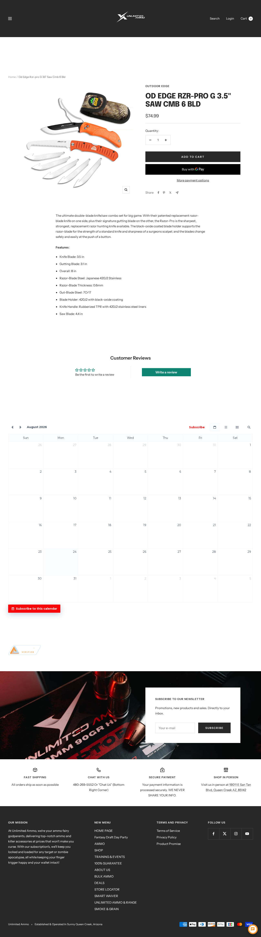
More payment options (193, 180)
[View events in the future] (21, 427)
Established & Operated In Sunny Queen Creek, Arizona (68, 924)
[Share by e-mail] (177, 192)
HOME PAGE (103, 831)
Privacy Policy (167, 837)
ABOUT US (102, 870)
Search (215, 18)
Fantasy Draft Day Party (111, 837)
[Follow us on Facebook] (213, 833)
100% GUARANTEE (108, 863)
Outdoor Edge (157, 86)
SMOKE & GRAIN (106, 909)
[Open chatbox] (253, 929)
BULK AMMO (104, 876)
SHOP (98, 850)
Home (12, 76)
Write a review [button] (166, 372)
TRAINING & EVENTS (109, 857)
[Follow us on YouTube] (247, 833)
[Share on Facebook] (158, 192)
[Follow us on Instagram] (236, 833)
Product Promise (169, 844)
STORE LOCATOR (106, 889)
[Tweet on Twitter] (170, 192)
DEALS (99, 883)
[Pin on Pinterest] (164, 192)
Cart (246, 18)
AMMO (99, 844)
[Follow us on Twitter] (224, 833)
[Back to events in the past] (12, 427)
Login (230, 18)
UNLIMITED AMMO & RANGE (115, 902)
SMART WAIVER (106, 896)
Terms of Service (168, 831)
